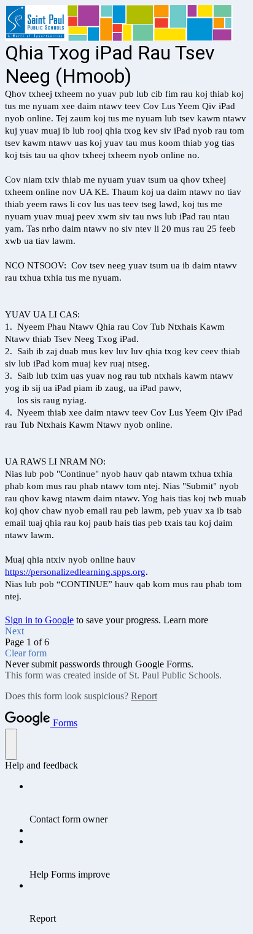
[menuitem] (138, 803)
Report (144, 696)
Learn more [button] (185, 620)
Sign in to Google (39, 620)
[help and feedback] (11, 744)
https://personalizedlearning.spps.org (75, 572)
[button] (126, 631)
